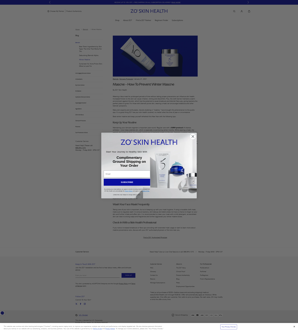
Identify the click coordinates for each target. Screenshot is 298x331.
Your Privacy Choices (229, 327)
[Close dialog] (193, 136)
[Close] (294, 326)
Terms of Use (97, 329)
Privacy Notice (110, 329)
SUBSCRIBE (127, 182)
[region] (149, 327)
